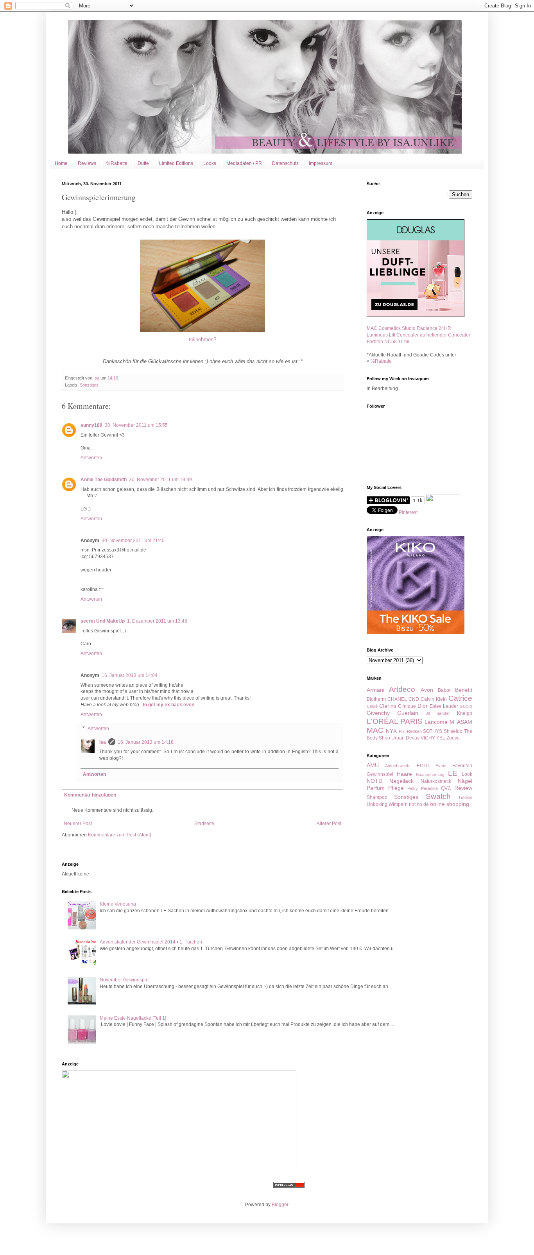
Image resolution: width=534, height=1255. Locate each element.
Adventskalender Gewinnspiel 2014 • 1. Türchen (151, 942)
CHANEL (397, 699)
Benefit (463, 690)
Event (440, 765)
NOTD (374, 781)
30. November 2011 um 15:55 (136, 425)
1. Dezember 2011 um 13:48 (157, 621)
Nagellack (401, 781)
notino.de (419, 804)
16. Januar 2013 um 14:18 (146, 742)
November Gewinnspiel (125, 980)
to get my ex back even (168, 704)
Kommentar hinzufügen (90, 795)
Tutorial (465, 797)
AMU (373, 765)
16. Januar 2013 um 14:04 (130, 675)
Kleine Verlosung (118, 904)
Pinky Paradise (422, 788)
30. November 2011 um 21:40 (133, 540)
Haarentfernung (430, 774)
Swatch (438, 796)
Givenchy (378, 713)
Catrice (460, 698)
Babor (444, 690)
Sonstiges (89, 385)
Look (467, 774)
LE (452, 773)
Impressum (320, 163)
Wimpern (398, 804)
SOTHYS (432, 731)
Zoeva (453, 738)
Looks (209, 163)
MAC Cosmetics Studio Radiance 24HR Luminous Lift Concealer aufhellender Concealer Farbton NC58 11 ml (418, 335)
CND (414, 699)
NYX (391, 731)
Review (463, 788)
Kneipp (464, 713)
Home (61, 163)
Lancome (436, 722)
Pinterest (408, 512)
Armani (375, 690)
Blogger (280, 1204)
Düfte (143, 163)
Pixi (402, 731)
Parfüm (376, 788)
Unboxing (377, 804)
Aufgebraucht (397, 765)
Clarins (387, 706)
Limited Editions (176, 163)
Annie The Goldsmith (104, 479)
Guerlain (407, 713)
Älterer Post (329, 823)
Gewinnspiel (380, 774)
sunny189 (91, 425)
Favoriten (462, 765)
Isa (102, 742)
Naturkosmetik (436, 781)
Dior (423, 706)
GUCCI (466, 706)
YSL (440, 738)
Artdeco (402, 689)
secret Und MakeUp (103, 621)
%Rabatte (116, 163)
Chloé (372, 706)
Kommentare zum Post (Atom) (119, 835)
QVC (446, 788)
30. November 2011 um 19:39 (160, 479)
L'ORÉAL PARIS (395, 721)
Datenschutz (285, 163)
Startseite (204, 823)
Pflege (396, 788)
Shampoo (377, 797)
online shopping (449, 804)
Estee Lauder (444, 706)
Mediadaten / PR (244, 163)
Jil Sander (438, 713)
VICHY (428, 738)
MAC (375, 730)
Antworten (91, 457)
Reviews (87, 163)
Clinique (407, 706)
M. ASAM (461, 722)
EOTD (423, 765)
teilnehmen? (202, 339)
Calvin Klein (434, 699)
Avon (427, 690)
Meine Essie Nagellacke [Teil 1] (133, 1018)
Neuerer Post (78, 823)
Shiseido (453, 731)
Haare (404, 774)
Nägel (465, 781)
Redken (414, 731)
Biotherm (376, 699)
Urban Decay (405, 738)
